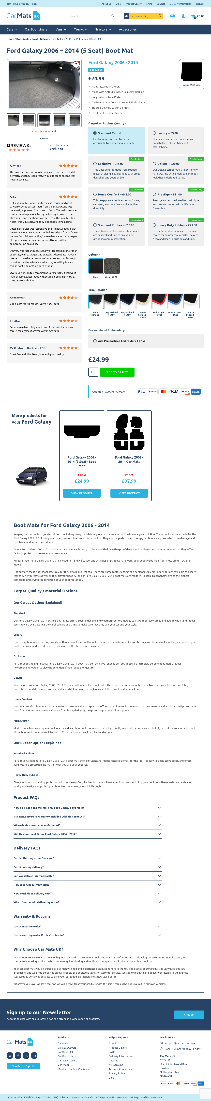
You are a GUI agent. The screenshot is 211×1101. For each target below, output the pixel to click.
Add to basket (117, 372)
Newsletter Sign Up (23, 1066)
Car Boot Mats (66, 1051)
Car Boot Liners (36, 29)
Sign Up (189, 1015)
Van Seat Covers (67, 1060)
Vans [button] (59, 29)
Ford (35, 39)
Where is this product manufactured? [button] (37, 825)
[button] (76, 65)
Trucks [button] (79, 29)
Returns (200, 3)
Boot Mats (23, 39)
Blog (118, 3)
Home (10, 39)
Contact (161, 3)
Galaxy (44, 39)
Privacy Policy (117, 1073)
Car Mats (63, 1043)
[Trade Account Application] (172, 16)
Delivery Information (180, 3)
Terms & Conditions (120, 1069)
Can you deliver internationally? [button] (34, 876)
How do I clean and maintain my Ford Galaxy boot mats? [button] (49, 807)
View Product (81, 493)
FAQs (149, 3)
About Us (106, 3)
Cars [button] (10, 29)
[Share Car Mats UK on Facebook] (18, 1055)
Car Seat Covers (67, 1047)
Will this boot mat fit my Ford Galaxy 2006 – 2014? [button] (45, 834)
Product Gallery (133, 3)
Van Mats (63, 1064)
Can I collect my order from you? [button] (34, 858)
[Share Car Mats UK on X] (10, 1055)
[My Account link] (183, 16)
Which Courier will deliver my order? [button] (36, 902)
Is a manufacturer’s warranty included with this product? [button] (49, 816)
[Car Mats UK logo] (29, 1042)
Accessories (128, 29)
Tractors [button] (101, 29)
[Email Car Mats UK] (34, 1055)
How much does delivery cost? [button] (33, 893)
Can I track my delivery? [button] (29, 867)
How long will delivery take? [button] (31, 884)
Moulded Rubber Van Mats (73, 1069)
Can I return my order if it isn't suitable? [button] (39, 935)
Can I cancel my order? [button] (28, 926)
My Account (116, 1064)
